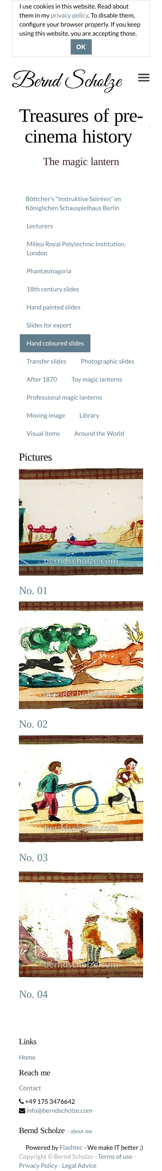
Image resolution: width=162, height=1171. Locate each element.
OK (81, 46)
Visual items (43, 433)
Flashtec (71, 1147)
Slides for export (49, 325)
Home (27, 1057)
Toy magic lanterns (97, 379)
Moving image (46, 415)
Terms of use (115, 1156)
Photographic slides (108, 361)
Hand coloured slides (55, 343)
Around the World (99, 433)
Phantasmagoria (49, 271)
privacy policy (69, 15)
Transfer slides (46, 361)
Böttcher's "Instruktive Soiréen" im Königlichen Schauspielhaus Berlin (73, 203)
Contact (30, 1088)
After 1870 (42, 379)
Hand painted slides (54, 307)
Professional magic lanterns (64, 397)
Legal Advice (79, 1165)
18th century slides (53, 289)
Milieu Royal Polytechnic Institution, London (76, 248)
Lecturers (40, 226)
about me (81, 1131)
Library (89, 415)
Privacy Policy (38, 1165)
